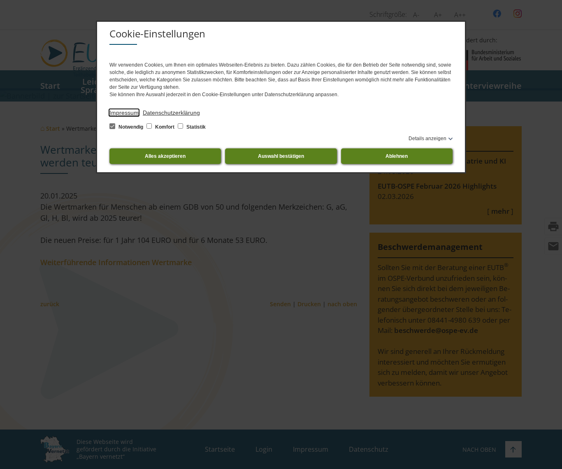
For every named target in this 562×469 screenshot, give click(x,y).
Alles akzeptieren (165, 156)
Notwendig (130, 127)
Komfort (165, 127)
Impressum (124, 112)
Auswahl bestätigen (281, 156)
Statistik (195, 127)
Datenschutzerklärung (171, 112)
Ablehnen (397, 156)
